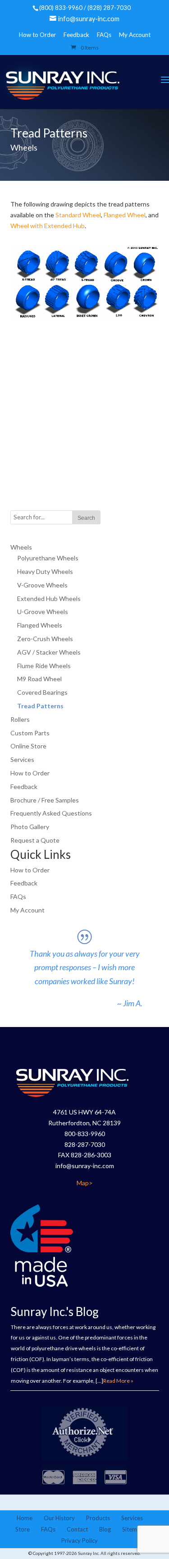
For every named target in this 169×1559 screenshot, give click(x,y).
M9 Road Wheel (39, 679)
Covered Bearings (42, 692)
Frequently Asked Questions (51, 813)
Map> (85, 1183)
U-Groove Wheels (42, 611)
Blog (105, 1529)
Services (22, 759)
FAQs (104, 34)
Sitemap (133, 1529)
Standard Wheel (78, 215)
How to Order (37, 34)
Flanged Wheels (39, 625)
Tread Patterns (40, 706)
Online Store (28, 746)
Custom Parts (30, 733)
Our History (59, 1518)
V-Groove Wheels (42, 585)
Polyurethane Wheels (47, 558)
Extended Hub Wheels (49, 598)
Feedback (76, 34)
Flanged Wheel (125, 215)
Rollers (20, 719)
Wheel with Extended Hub (47, 225)
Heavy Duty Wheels (45, 571)
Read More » (118, 1380)
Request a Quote (34, 840)
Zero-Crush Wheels (45, 638)
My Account (135, 34)
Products (98, 1518)
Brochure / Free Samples (44, 800)
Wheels (21, 547)
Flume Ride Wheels (44, 665)
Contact (77, 1529)
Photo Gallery (29, 826)
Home (24, 1518)
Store (22, 1529)
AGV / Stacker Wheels (49, 652)
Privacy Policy (79, 1540)
